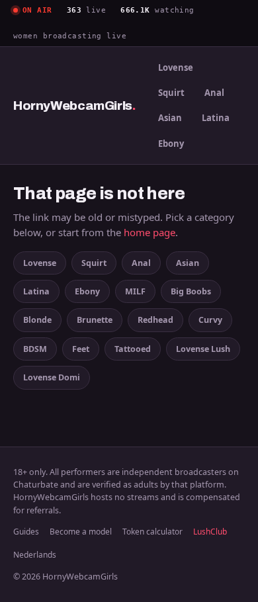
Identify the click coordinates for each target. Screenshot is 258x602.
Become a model (81, 531)
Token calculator (152, 531)
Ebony (171, 144)
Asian (170, 118)
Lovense (175, 67)
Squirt (171, 93)
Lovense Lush (203, 349)
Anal (214, 93)
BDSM (35, 349)
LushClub (210, 531)
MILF (135, 291)
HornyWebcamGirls (74, 105)
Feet (80, 349)
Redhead (155, 319)
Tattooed (132, 349)
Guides (26, 531)
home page (149, 232)
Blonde (37, 319)
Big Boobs (191, 291)
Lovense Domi (51, 377)
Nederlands (34, 554)
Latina (216, 118)
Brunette (94, 319)
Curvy (210, 319)
